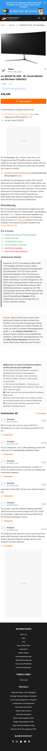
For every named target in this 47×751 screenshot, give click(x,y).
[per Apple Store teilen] (21, 741)
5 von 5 (12, 214)
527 (29, 117)
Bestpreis (30, 186)
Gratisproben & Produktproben (23, 703)
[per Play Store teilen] (25, 741)
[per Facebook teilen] (13, 741)
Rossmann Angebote (23, 714)
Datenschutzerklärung (23, 660)
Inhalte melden (23, 653)
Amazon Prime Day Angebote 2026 (23, 729)
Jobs (23, 638)
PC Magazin (20, 220)
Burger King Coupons (23, 711)
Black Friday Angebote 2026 (23, 718)
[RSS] (29, 741)
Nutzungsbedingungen (23, 656)
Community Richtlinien (24, 664)
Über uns (23, 634)
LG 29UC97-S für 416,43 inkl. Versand (19, 114)
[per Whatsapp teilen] (17, 741)
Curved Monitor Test (9, 225)
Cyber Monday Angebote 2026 (24, 725)
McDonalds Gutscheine (23, 707)
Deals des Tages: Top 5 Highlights (23, 692)
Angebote (12, 25)
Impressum (24, 649)
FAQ (23, 642)
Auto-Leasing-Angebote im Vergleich (23, 700)
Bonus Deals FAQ (23, 645)
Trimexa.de (24, 680)
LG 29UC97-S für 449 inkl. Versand (18, 173)
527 (19, 176)
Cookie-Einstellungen (23, 667)
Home (3, 25)
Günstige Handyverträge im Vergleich (23, 696)
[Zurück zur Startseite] (11, 18)
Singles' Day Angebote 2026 (23, 722)
